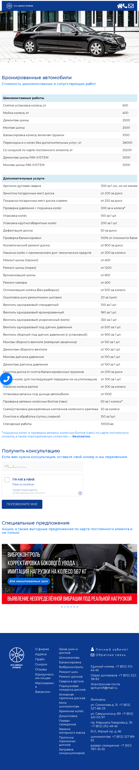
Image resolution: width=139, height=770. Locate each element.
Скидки (41, 664)
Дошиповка (68, 716)
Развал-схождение (67, 722)
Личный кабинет (112, 649)
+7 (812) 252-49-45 (104, 726)
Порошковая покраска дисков (72, 687)
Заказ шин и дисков (68, 650)
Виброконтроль (71, 667)
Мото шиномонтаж (69, 704)
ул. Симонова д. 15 (105, 705)
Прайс (40, 659)
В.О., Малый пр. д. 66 (106, 731)
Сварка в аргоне (71, 681)
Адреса (41, 654)
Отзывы (41, 669)
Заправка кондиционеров (72, 751)
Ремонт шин (68, 672)
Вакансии (42, 692)
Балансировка (70, 662)
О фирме (42, 649)
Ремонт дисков (71, 676)
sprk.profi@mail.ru (104, 688)
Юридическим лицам (44, 676)
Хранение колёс (71, 711)
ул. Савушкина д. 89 (106, 713)
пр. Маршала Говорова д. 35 (111, 722)
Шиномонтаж (69, 657)
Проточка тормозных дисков (67, 741)
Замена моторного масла (72, 730)
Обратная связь (111, 655)
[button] (61, 606)
